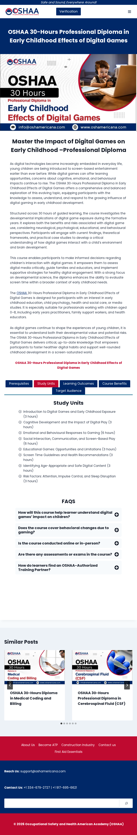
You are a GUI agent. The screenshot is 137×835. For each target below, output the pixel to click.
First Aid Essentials (68, 752)
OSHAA (22, 293)
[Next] (127, 685)
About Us (28, 745)
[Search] (126, 803)
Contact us (107, 745)
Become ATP (48, 745)
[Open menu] (129, 11)
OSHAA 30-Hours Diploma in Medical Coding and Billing (33, 698)
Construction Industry (78, 745)
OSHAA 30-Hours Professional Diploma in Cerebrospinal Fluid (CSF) (101, 698)
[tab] (19, 383)
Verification (68, 11)
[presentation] (34, 667)
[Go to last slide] (10, 685)
